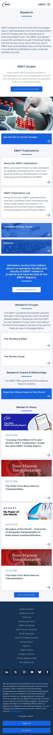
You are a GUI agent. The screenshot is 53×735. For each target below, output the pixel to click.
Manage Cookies (26, 716)
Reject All (26, 723)
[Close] (50, 680)
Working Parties (26, 609)
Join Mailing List (26, 662)
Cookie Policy (16, 711)
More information (26, 290)
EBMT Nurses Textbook (26, 629)
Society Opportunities (26, 658)
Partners (26, 646)
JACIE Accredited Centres (26, 638)
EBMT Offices (26, 650)
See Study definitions (26, 89)
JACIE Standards (26, 634)
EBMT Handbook (26, 625)
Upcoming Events (26, 621)
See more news (26, 595)
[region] (26, 705)
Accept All (26, 730)
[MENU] (49, 4)
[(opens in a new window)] (7, 672)
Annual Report (26, 642)
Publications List (26, 613)
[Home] (6, 4)
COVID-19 (26, 617)
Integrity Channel (26, 654)
